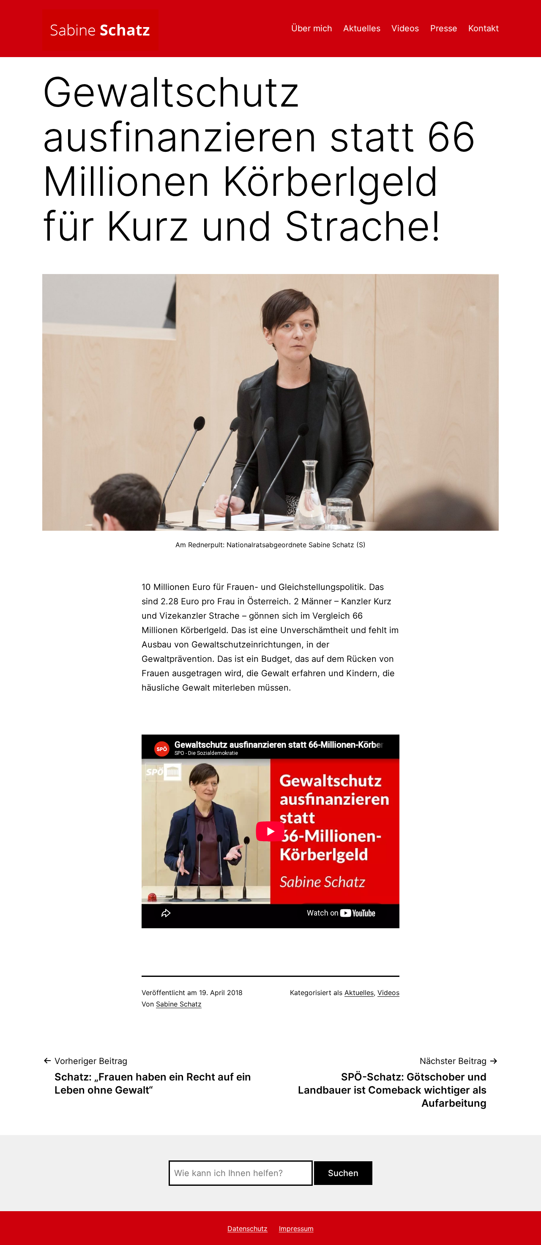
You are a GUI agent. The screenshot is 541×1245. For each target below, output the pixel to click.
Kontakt (483, 28)
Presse (443, 28)
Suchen (343, 1173)
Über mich (311, 28)
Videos (405, 28)
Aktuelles (361, 28)
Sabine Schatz (179, 1004)
